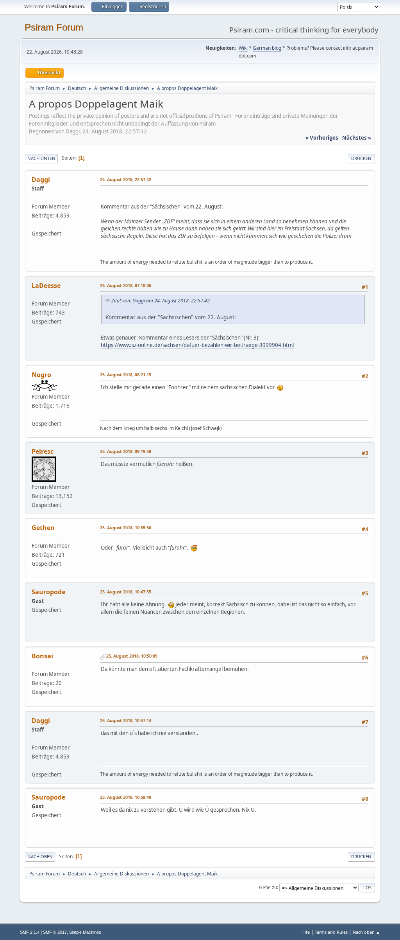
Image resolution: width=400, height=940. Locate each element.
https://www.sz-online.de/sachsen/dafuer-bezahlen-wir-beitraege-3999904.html (197, 345)
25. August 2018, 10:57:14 (125, 720)
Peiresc (43, 451)
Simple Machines (85, 932)
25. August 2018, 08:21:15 (125, 374)
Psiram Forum (54, 27)
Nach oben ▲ (366, 932)
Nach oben (40, 856)
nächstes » (356, 137)
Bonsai (42, 656)
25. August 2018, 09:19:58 (125, 451)
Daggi (41, 179)
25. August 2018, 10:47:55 (125, 592)
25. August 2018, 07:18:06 (125, 285)
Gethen (43, 527)
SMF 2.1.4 (29, 932)
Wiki (243, 48)
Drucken (361, 158)
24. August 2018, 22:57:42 (125, 179)
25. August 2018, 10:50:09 (131, 656)
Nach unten (41, 158)
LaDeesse (46, 285)
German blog (267, 48)
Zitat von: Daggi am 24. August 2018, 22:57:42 (160, 300)
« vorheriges (321, 137)
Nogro (41, 374)
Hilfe (305, 932)
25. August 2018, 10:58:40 (125, 797)
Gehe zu (268, 887)
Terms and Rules (331, 932)
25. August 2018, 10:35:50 (125, 527)
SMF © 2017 (55, 932)
